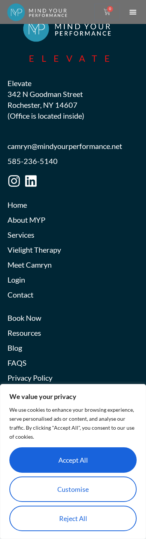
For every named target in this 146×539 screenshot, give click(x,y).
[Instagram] (14, 181)
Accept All (73, 460)
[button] (133, 12)
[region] (73, 461)
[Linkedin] (30, 181)
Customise (73, 489)
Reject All (73, 518)
